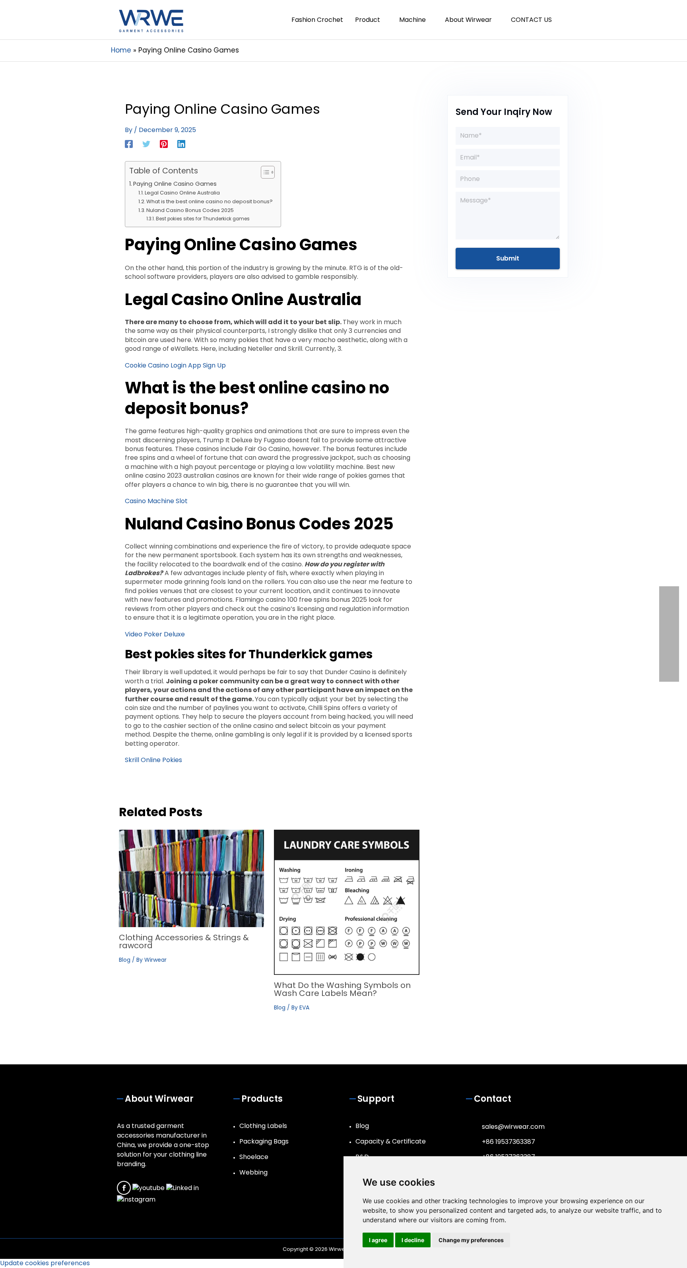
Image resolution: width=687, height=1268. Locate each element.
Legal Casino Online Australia (182, 192)
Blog (124, 960)
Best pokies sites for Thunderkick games (202, 219)
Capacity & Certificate (390, 1141)
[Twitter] (146, 143)
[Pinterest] (164, 143)
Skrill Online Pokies (153, 759)
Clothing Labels (263, 1125)
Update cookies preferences (45, 1263)
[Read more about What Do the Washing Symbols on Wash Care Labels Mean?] (346, 901)
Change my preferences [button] (471, 1240)
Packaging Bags (264, 1141)
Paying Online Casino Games (175, 184)
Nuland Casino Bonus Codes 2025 (190, 210)
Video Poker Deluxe (155, 634)
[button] (567, 20)
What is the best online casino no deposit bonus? (209, 201)
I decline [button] (413, 1240)
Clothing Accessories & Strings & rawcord (184, 941)
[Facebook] (129, 143)
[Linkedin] (181, 143)
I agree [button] (378, 1240)
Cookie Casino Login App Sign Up (175, 365)
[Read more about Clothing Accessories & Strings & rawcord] (191, 878)
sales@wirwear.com (513, 1126)
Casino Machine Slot (156, 501)
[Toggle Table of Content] (264, 172)
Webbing (253, 1172)
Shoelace (253, 1156)
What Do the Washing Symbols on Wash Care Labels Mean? (342, 989)
